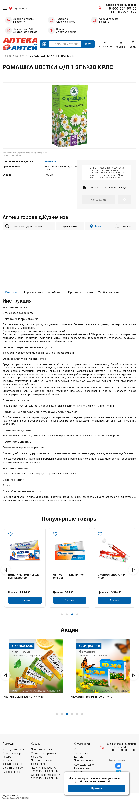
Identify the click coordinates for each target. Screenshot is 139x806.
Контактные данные (81, 755)
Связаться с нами (13, 767)
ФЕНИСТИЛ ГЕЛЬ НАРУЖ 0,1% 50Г (68, 576)
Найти (88, 44)
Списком (125, 226)
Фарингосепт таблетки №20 (24, 696)
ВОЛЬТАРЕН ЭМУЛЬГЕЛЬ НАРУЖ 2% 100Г (24, 576)
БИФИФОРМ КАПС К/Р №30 (111, 576)
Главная (7, 55)
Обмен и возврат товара (13, 755)
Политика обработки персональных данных (44, 769)
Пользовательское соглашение (42, 762)
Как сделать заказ (14, 749)
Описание (11, 292)
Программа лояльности (45, 749)
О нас (77, 749)
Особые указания (109, 292)
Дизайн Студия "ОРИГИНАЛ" (15, 798)
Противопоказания (80, 292)
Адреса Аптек (11, 771)
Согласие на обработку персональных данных (45, 776)
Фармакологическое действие (43, 292)
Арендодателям (84, 764)
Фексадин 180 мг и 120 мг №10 (91, 696)
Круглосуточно (70, 226)
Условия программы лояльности (43, 755)
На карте (99, 226)
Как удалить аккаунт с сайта (12, 762)
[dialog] (97, 784)
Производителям (84, 760)
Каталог (20, 55)
